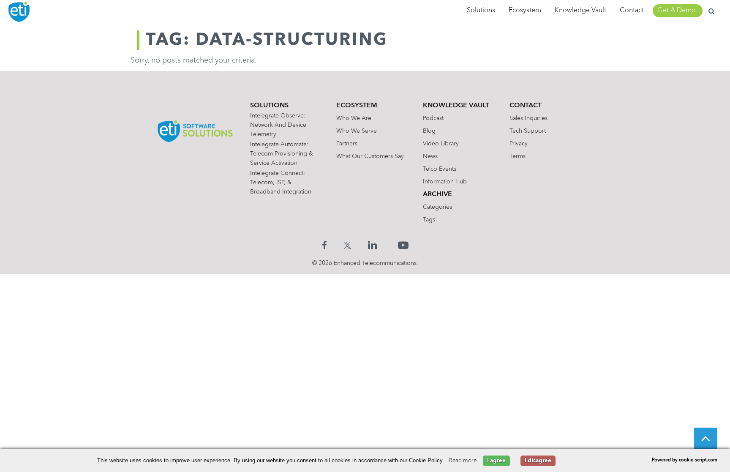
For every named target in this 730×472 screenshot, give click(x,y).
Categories (437, 207)
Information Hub (445, 182)
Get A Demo (676, 10)
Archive (437, 194)
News (430, 156)
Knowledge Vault (580, 10)
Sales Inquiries (528, 118)
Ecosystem (525, 10)
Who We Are (353, 118)
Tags (429, 220)
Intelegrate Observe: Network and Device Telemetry (278, 125)
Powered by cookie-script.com (684, 460)
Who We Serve (356, 131)
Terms (517, 156)
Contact (632, 10)
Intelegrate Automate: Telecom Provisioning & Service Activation (281, 154)
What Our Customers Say (370, 156)
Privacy (518, 144)
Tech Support (527, 131)
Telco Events (439, 169)
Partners (346, 144)
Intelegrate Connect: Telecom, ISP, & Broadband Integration (280, 182)
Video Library (441, 144)
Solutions (481, 10)
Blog (429, 131)
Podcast (433, 118)
